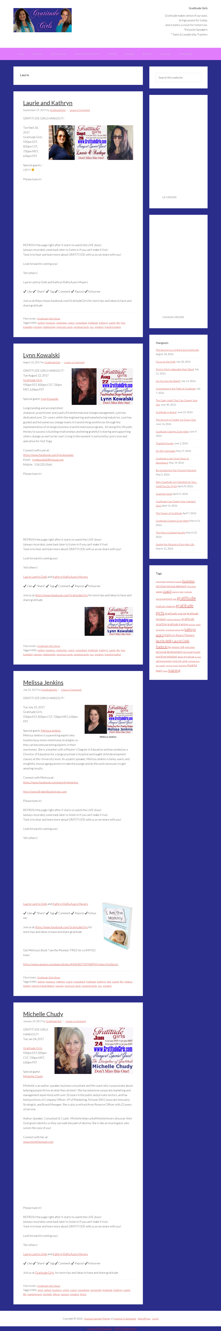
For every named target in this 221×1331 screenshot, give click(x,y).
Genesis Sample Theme (97, 1318)
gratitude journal (175, 613)
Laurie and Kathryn (47, 102)
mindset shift (177, 647)
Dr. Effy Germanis (165, 450)
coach (71, 322)
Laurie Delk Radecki (99, 1328)
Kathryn (103, 322)
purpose (198, 657)
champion (61, 322)
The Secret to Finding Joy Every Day (176, 419)
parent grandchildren (43, 985)
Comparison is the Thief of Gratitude (176, 388)
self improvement (164, 661)
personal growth (191, 651)
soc (92, 326)
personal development (169, 652)
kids (109, 981)
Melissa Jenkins (43, 682)
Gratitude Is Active (166, 412)
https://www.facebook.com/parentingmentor (50, 782)
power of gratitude (185, 656)
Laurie (112, 322)
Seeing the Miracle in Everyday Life (175, 544)
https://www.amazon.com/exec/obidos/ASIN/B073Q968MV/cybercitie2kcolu (70, 964)
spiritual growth (172, 666)
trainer (165, 671)
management (34, 1294)
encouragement (164, 599)
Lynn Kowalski (41, 355)
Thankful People (164, 443)
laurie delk (164, 641)
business (50, 322)
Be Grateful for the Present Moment (176, 470)
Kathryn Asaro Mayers (179, 635)
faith (175, 599)
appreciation (161, 581)
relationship (49, 326)
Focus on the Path (166, 361)
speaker (99, 326)
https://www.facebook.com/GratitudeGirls (61, 595)
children (60, 981)
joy (182, 629)
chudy (66, 1289)
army (40, 1289)
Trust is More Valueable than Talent (175, 369)
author (41, 322)
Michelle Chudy (43, 1013)
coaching (175, 592)
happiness (192, 625)
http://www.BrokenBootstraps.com (45, 791)
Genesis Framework (125, 1318)
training (174, 670)
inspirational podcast (173, 630)
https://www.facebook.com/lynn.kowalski (48, 455)
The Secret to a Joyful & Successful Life (177, 349)
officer (56, 1294)
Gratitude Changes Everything (172, 431)
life (118, 322)
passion (37, 326)
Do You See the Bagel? (168, 380)
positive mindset (166, 656)
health (198, 625)
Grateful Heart (164, 493)
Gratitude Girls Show (48, 318)
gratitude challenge (165, 606)
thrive (83, 1294)
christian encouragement (171, 586)
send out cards (64, 326)
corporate (95, 1289)
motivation (190, 647)
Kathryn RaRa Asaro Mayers (70, 577)
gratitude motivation (173, 619)
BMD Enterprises (125, 1328)
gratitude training (177, 624)
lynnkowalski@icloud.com (48, 459)
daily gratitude (186, 592)
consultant (81, 322)
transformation (113, 326)
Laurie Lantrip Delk (35, 577)
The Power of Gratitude (169, 513)
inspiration (160, 630)
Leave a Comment (80, 110)
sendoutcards (81, 326)
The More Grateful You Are (171, 532)
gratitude (93, 322)
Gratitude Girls (42, 20)
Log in (155, 1318)
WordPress (144, 1318)
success (183, 665)
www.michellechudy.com (38, 1141)
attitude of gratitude (174, 582)
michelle (47, 1294)
